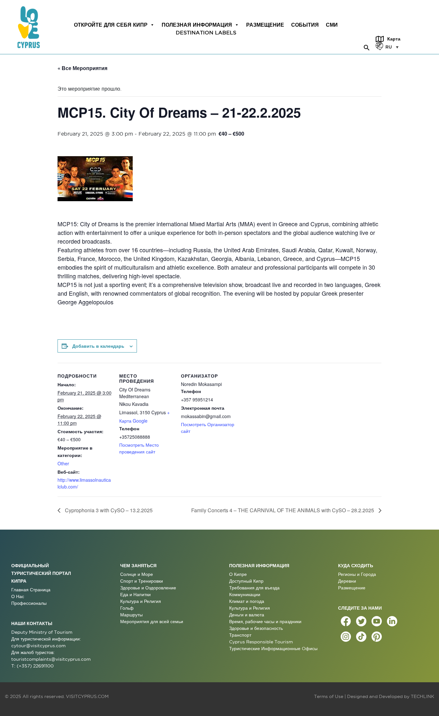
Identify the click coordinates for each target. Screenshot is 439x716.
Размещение (265, 24)
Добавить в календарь (98, 346)
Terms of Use (328, 696)
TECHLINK (422, 696)
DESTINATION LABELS (206, 32)
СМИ (332, 24)
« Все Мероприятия (82, 68)
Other (63, 463)
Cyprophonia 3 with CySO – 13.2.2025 (108, 510)
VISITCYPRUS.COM (87, 696)
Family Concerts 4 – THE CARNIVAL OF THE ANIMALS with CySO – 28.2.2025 (283, 510)
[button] (366, 46)
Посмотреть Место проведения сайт (139, 448)
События (305, 24)
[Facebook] (346, 621)
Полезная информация (197, 24)
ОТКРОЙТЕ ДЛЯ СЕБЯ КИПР (111, 24)
